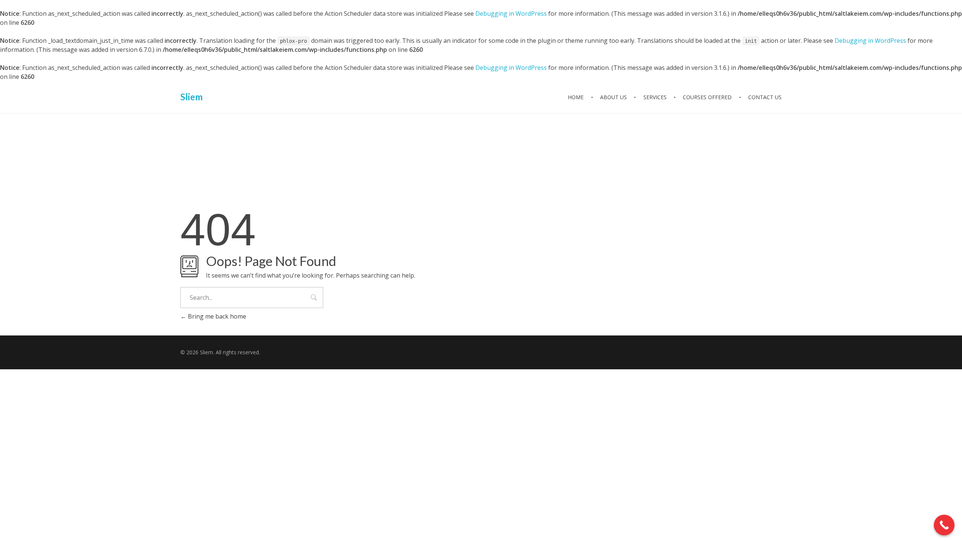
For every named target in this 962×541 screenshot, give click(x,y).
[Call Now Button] (944, 525)
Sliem (191, 96)
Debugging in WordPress (511, 13)
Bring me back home (216, 316)
